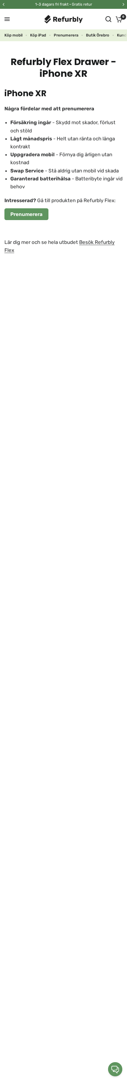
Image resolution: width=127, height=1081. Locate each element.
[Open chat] (115, 1069)
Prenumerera (66, 35)
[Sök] (108, 19)
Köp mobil (13, 35)
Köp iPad (38, 35)
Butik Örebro (97, 35)
